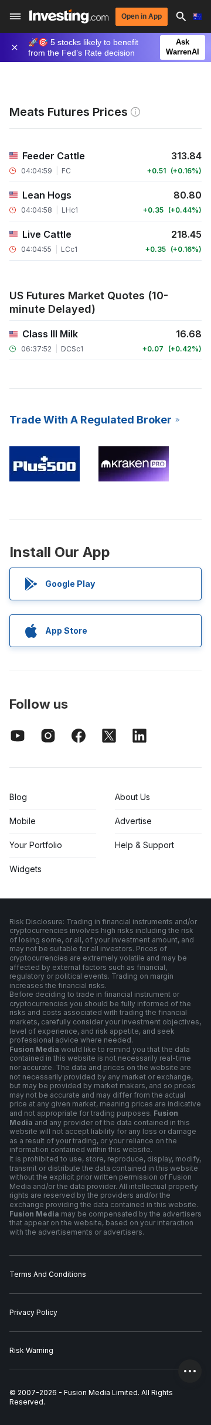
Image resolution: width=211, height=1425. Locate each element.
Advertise (133, 821)
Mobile (22, 821)
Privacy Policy (33, 1312)
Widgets (25, 869)
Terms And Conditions (47, 1274)
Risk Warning (31, 1350)
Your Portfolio (35, 845)
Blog (18, 797)
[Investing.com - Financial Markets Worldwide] (68, 16)
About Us (132, 797)
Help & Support (144, 845)
